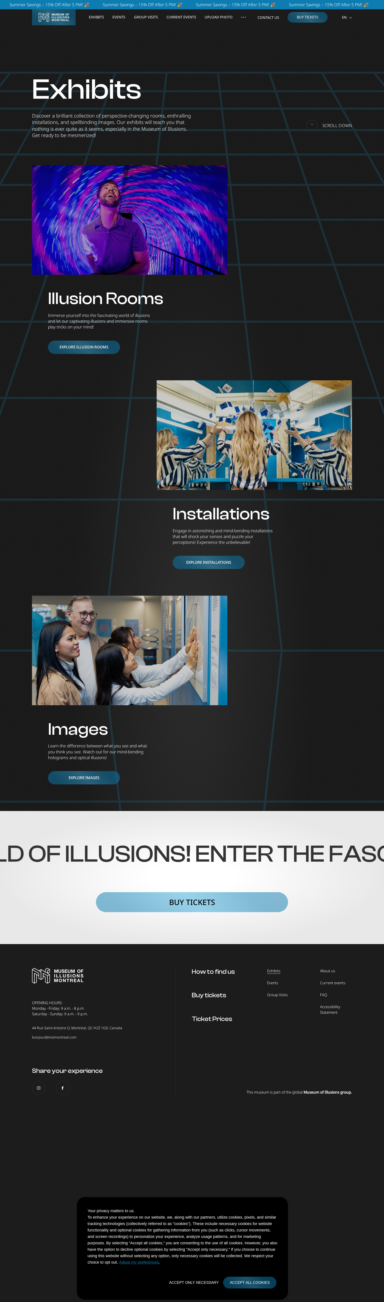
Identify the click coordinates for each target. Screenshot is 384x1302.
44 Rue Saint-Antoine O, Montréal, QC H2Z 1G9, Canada (77, 1027)
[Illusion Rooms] (129, 220)
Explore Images (84, 777)
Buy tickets (192, 902)
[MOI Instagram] (38, 1088)
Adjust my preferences (139, 1262)
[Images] (129, 650)
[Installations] (254, 435)
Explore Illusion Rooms (84, 347)
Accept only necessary (194, 1282)
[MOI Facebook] (62, 1088)
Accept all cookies (250, 1282)
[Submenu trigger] (243, 17)
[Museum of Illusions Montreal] (54, 17)
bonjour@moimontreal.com (54, 1037)
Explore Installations (208, 562)
